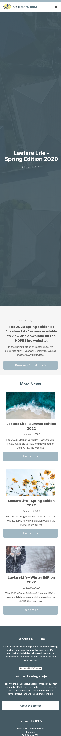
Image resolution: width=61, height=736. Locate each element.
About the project (30, 705)
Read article (30, 456)
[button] (56, 7)
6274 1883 (29, 7)
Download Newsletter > (30, 365)
